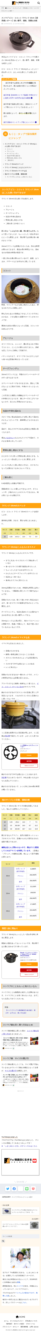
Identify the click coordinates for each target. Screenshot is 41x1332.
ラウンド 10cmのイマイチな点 (16, 171)
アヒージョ (10, 151)
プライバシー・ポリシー (10, 1327)
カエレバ (28, 748)
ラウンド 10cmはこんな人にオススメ (18, 167)
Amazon (29, 755)
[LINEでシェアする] (26, 1188)
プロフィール (30, 1324)
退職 (18, 1282)
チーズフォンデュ (13, 153)
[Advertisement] (20, 1113)
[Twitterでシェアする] (7, 1188)
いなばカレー (10, 438)
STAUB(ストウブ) (31, 1321)
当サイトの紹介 (19, 1324)
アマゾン (20, 876)
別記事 (7, 736)
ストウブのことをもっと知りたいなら (19, 177)
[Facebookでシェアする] (14, 1188)
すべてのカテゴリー (17, 1321)
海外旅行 (9, 1324)
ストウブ (20, 1286)
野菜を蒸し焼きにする (14, 158)
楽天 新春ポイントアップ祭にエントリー (19, 122)
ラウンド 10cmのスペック (14, 164)
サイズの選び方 (11, 1071)
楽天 (20, 882)
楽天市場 (29, 761)
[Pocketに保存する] (33, 1188)
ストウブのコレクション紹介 (22, 1197)
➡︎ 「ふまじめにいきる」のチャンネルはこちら (19, 1146)
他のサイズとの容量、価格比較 (16, 174)
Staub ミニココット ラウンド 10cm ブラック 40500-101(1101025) (29, 954)
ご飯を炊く (10, 160)
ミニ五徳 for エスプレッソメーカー (29, 746)
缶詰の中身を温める (13, 156)
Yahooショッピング (29, 765)
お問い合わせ (34, 1327)
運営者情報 (24, 1327)
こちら (24, 1302)
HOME (22, 1317)
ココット (10, 149)
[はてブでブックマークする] (20, 1188)
